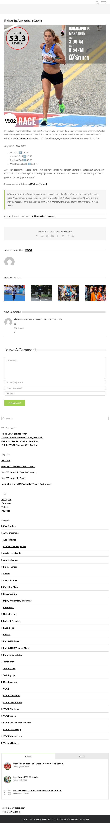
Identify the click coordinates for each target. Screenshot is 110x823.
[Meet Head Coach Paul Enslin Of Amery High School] (7, 764)
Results (6, 634)
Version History (10, 743)
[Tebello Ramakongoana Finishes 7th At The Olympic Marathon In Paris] (14, 286)
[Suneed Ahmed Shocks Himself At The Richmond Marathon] (68, 286)
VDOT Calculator (11, 695)
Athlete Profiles (38, 216)
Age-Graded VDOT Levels (25, 777)
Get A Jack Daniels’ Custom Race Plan (19, 441)
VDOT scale (22, 138)
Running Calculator (12, 655)
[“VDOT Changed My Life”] (41, 286)
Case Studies (9, 526)
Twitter (5, 507)
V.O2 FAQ (6, 460)
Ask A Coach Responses (14, 546)
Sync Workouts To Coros (13, 478)
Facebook (6, 503)
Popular (28, 756)
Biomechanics (10, 566)
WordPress (73, 819)
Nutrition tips (9, 614)
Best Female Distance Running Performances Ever (37, 790)
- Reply (59, 319)
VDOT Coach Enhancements (17, 722)
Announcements (11, 532)
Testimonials (9, 661)
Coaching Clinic (10, 587)
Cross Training (10, 594)
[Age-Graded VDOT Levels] (7, 777)
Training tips (9, 675)
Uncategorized (10, 682)
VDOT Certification (12, 702)
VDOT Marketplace (12, 736)
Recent (82, 756)
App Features (9, 539)
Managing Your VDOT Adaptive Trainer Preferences (26, 484)
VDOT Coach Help (12, 729)
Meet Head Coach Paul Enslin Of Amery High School (38, 763)
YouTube (5, 510)
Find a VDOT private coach (14, 433)
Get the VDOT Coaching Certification (19, 445)
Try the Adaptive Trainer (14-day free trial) (22, 437)
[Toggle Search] (97, 2)
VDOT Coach (9, 716)
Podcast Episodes (11, 621)
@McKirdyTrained (38, 184)
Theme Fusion (84, 819)
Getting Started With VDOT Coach (18, 466)
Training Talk (9, 668)
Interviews (8, 607)
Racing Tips (8, 627)
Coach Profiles (10, 580)
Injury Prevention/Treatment (17, 600)
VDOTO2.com (13, 811)
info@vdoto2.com (16, 808)
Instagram (6, 499)
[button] (6, 293)
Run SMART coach (12, 641)
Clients (6, 573)
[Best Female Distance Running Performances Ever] (7, 791)
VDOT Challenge (11, 709)
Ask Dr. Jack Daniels (12, 553)
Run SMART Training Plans (16, 648)
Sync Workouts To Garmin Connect (18, 472)
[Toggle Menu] (103, 2)
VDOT (9, 216)
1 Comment (50, 216)
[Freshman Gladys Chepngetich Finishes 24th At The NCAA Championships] (95, 286)
